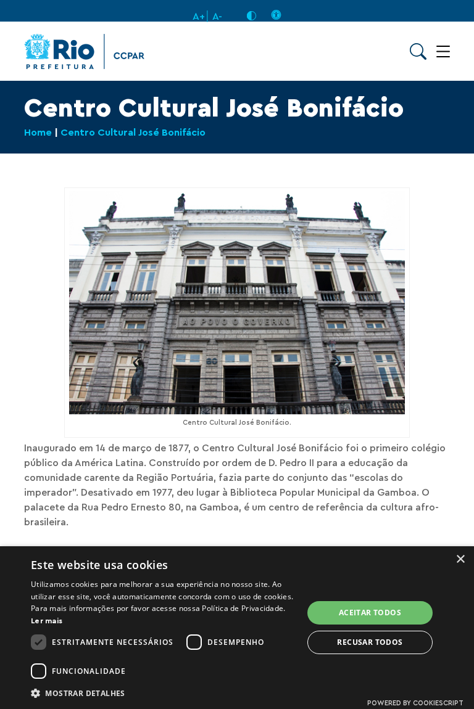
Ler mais (46, 621)
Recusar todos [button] (369, 642)
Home (38, 132)
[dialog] (237, 627)
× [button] (460, 559)
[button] (163, 693)
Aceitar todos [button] (370, 612)
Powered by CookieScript (415, 703)
